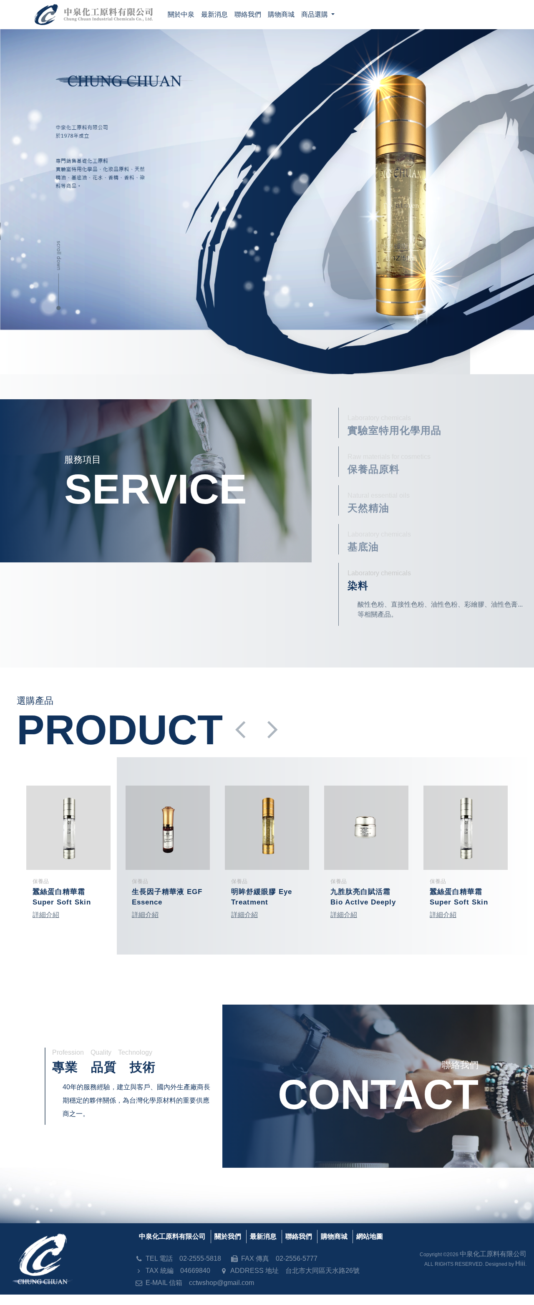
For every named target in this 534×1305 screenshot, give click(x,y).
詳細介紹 (46, 914)
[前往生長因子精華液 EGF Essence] (168, 828)
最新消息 (263, 1236)
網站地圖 (369, 1236)
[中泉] (267, 201)
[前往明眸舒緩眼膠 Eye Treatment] (267, 828)
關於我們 (227, 1236)
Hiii (520, 1263)
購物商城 (334, 1236)
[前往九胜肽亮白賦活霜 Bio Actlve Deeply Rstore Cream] (366, 828)
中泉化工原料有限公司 (172, 1236)
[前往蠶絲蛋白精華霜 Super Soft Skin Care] (68, 828)
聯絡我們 (298, 1236)
